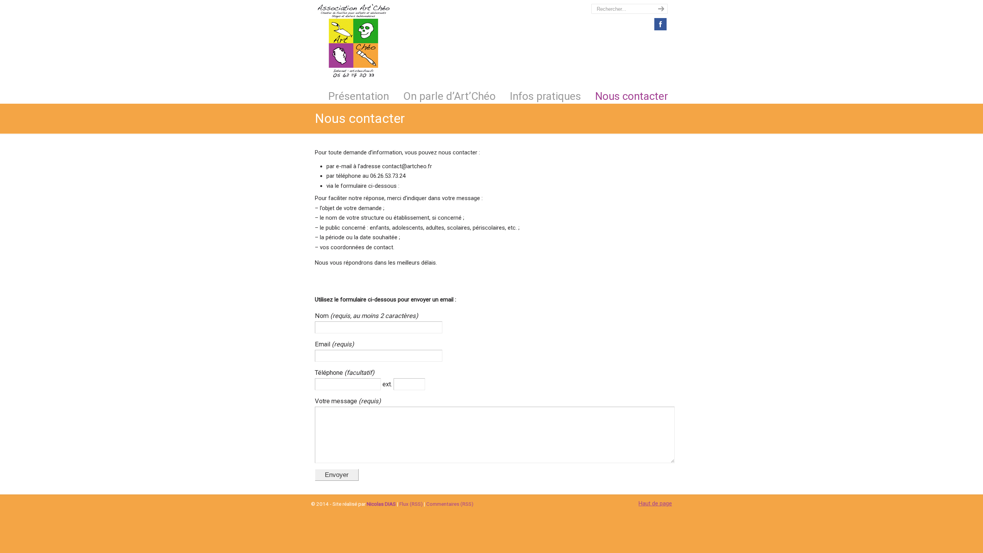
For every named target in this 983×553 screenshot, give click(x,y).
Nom (322, 316)
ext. (388, 384)
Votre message (337, 401)
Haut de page (655, 503)
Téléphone (329, 372)
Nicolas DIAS (381, 504)
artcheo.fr (353, 40)
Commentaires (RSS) (449, 504)
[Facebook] (660, 29)
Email (323, 344)
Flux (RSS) (411, 504)
